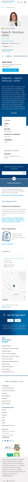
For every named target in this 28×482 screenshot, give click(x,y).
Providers (4, 409)
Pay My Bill (4, 398)
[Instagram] (12, 440)
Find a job (4, 393)
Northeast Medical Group (7, 371)
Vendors (3, 422)
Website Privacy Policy (8, 475)
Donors (3, 417)
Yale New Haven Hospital (7, 366)
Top (2, 56)
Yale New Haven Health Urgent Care (10, 361)
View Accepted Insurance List (14, 183)
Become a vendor (6, 403)
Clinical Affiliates (6, 369)
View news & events (6, 401)
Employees (4, 415)
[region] (14, 286)
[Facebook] (2, 440)
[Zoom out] (24, 299)
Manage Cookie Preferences (8, 425)
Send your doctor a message (11, 221)
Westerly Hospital (6, 364)
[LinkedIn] (10, 440)
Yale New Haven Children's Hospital (10, 348)
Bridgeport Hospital (6, 346)
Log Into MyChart (7, 244)
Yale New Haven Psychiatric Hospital (10, 356)
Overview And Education (20, 56)
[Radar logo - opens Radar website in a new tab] (5, 299)
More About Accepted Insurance (12, 195)
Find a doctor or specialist (8, 390)
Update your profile (6, 307)
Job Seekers (4, 412)
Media (3, 420)
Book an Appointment (11, 70)
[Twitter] (5, 440)
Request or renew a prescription (13, 219)
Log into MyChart (6, 396)
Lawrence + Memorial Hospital (9, 353)
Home (3, 7)
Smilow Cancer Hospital (7, 358)
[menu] (25, 2)
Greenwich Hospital (6, 351)
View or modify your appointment (13, 218)
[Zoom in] (24, 297)
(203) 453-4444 (9, 41)
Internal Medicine (6, 38)
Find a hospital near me (7, 388)
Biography (9, 56)
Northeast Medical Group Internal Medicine (13, 258)
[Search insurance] (24, 173)
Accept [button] (4, 480)
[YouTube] (8, 440)
